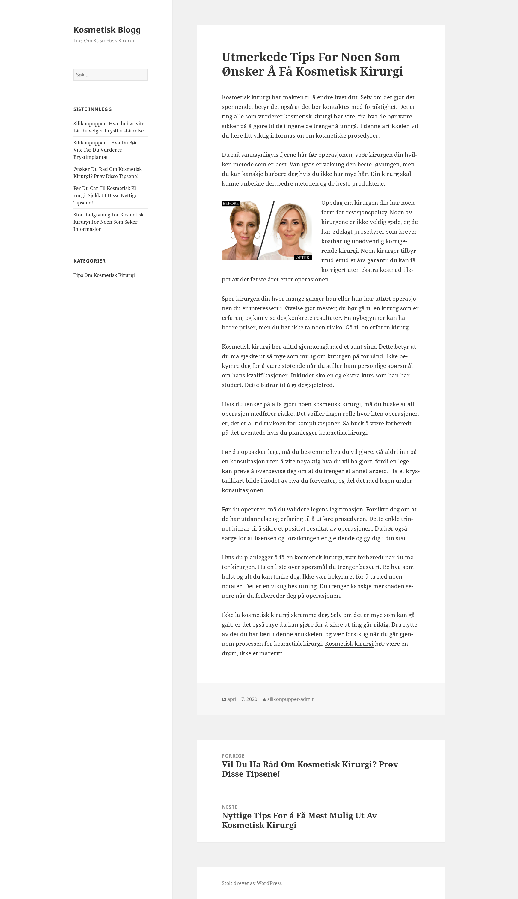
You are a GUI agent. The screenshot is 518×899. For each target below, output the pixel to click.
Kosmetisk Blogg (107, 29)
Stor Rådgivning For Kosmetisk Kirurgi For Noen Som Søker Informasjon (108, 221)
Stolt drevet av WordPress (252, 883)
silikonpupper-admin (291, 699)
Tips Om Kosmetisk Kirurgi (104, 275)
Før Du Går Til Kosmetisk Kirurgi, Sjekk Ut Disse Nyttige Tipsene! (105, 195)
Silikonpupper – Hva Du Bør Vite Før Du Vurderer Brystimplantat (105, 149)
